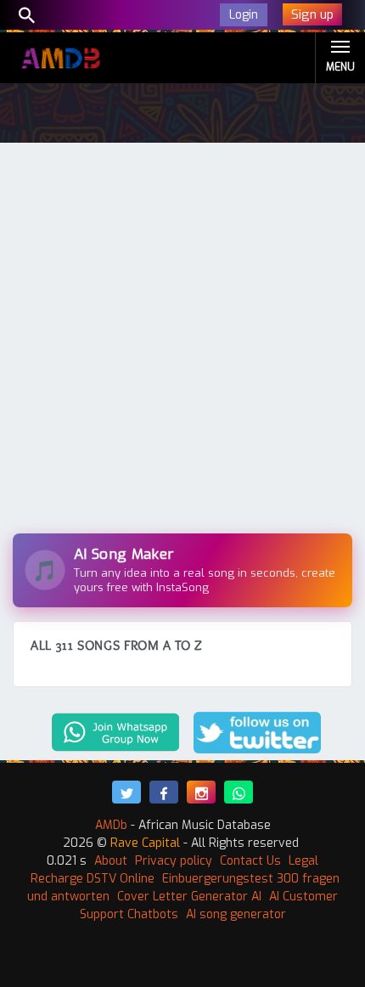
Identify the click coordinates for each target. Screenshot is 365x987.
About (110, 861)
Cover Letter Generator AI (189, 896)
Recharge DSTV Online (92, 879)
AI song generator (236, 914)
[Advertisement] (182, 342)
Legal (303, 861)
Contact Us (250, 861)
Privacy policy (173, 861)
